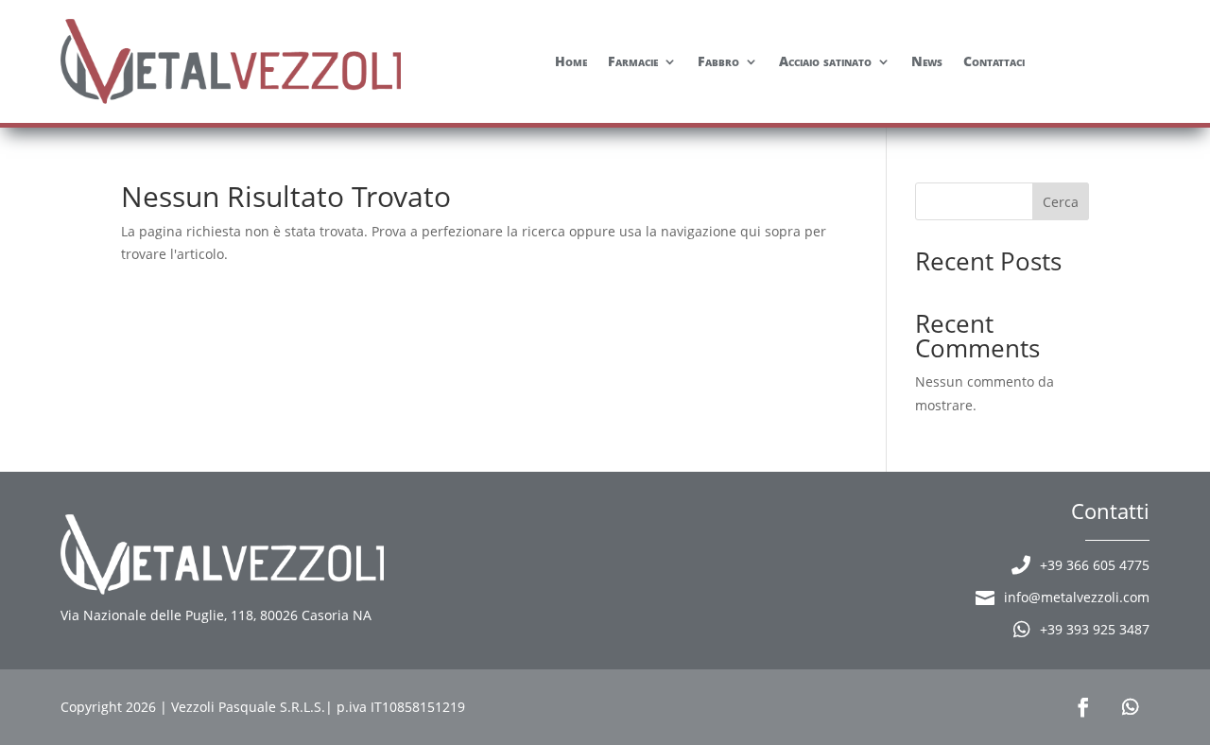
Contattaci (994, 61)
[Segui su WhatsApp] (1131, 707)
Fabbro (718, 61)
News (926, 61)
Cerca (1061, 202)
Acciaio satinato (825, 61)
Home (571, 61)
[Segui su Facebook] (1083, 707)
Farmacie (633, 61)
